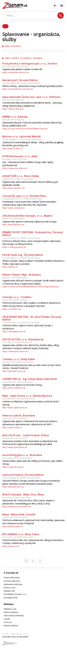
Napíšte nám (9, 591)
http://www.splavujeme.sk (14, 447)
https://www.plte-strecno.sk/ (15, 72)
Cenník (7, 619)
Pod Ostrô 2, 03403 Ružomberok (17, 342)
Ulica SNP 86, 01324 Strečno (15, 66)
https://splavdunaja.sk (13, 467)
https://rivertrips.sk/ (11, 309)
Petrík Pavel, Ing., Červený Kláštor (22, 255)
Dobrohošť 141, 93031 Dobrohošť (17, 382)
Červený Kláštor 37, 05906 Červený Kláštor (21, 238)
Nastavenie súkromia (13, 584)
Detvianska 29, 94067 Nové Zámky (17, 179)
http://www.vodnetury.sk (14, 387)
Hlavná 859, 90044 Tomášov (14, 299)
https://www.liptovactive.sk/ (15, 351)
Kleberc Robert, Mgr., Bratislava (21, 274)
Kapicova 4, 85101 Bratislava (15, 418)
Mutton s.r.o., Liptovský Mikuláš (21, 136)
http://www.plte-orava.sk (14, 371)
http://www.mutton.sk (12, 148)
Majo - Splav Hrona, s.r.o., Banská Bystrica (27, 395)
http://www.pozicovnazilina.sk (16, 506)
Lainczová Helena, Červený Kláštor (23, 474)
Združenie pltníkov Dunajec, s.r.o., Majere (27, 215)
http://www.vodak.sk (12, 427)
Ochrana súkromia (12, 581)
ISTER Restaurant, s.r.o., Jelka (19, 156)
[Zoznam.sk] (10, 644)
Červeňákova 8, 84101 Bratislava (16, 458)
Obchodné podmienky (14, 615)
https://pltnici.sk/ (10, 266)
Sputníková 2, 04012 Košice (14, 438)
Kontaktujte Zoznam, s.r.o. (15, 594)
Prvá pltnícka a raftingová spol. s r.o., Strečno (29, 63)
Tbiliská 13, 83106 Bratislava (14, 277)
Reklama (9, 604)
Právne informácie (12, 577)
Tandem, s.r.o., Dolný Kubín (18, 359)
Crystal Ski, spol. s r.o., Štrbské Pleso (24, 196)
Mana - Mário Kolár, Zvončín (19, 514)
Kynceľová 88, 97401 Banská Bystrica (18, 398)
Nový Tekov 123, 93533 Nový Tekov (18, 537)
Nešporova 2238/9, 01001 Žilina (16, 497)
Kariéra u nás (9, 587)
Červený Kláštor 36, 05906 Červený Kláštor (21, 322)
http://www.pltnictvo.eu (13, 486)
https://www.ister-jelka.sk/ (14, 168)
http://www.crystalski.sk (13, 207)
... (5, 26)
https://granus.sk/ (10, 546)
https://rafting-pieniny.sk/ (14, 247)
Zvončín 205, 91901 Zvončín (15, 517)
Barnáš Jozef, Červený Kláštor (20, 80)
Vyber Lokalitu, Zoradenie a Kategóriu (24, 58)
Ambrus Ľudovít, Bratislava (18, 415)
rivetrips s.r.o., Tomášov (16, 297)
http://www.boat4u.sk (12, 526)
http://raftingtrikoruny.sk (14, 331)
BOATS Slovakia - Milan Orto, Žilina (23, 494)
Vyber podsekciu (13, 46)
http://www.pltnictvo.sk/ (13, 224)
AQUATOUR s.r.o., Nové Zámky (20, 176)
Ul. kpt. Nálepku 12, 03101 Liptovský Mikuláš (22, 139)
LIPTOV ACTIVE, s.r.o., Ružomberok (23, 339)
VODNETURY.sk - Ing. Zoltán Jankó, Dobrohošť (29, 379)
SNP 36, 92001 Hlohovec (13, 99)
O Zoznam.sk (11, 572)
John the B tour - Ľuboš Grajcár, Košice (25, 435)
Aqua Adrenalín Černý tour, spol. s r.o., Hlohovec (31, 97)
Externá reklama (11, 612)
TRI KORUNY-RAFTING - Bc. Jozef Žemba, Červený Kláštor (31, 318)
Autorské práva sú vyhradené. (15, 636)
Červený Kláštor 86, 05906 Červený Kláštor (21, 83)
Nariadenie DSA (11, 597)
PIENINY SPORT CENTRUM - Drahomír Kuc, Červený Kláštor (32, 234)
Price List (8, 622)
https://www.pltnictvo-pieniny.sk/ (17, 89)
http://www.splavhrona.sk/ (15, 407)
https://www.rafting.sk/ (13, 108)
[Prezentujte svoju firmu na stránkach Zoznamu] (55, 5)
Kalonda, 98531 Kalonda (13, 119)
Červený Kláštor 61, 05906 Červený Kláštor (21, 257)
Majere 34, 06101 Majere (13, 218)
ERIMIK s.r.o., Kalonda (14, 116)
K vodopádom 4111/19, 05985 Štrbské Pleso (22, 198)
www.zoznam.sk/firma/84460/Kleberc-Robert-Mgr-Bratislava (30, 286)
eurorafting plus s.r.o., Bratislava (22, 455)
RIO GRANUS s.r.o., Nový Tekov (20, 534)
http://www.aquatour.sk (13, 187)
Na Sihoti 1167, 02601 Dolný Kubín (17, 362)
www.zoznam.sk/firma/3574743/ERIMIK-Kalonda (25, 128)
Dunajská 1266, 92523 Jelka (14, 159)
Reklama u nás (10, 609)
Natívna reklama (11, 625)
